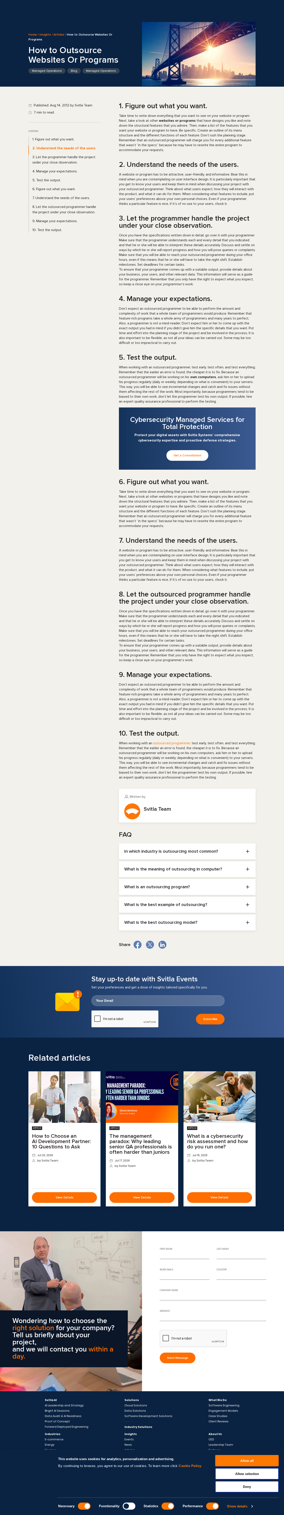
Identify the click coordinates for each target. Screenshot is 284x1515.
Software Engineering (224, 1405)
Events (129, 1439)
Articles (58, 34)
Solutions (131, 1400)
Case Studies (218, 1416)
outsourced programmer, (172, 743)
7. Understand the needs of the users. (61, 198)
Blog (74, 71)
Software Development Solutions (148, 1416)
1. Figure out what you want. (53, 139)
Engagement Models (223, 1411)
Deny (247, 1487)
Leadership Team (221, 1445)
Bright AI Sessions (57, 1411)
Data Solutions (135, 1411)
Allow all (247, 1461)
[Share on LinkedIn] (162, 944)
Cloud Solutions (135, 1405)
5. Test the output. (46, 180)
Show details (237, 1506)
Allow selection (247, 1474)
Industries (52, 1434)
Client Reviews (219, 1421)
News (128, 1445)
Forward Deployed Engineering (66, 1427)
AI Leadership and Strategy (64, 1405)
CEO (211, 1439)
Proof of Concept (57, 1421)
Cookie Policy (190, 1466)
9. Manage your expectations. (54, 221)
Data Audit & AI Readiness (63, 1416)
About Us (215, 1434)
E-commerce (54, 1439)
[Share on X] (150, 944)
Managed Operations (47, 71)
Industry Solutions (138, 1427)
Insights (45, 34)
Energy (49, 1445)
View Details (64, 1197)
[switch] (129, 1506)
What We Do (218, 1400)
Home (32, 34)
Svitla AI (51, 1400)
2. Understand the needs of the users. (64, 148)
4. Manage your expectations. (54, 171)
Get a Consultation (187, 455)
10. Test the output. (47, 230)
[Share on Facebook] (137, 944)
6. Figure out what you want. (53, 189)
